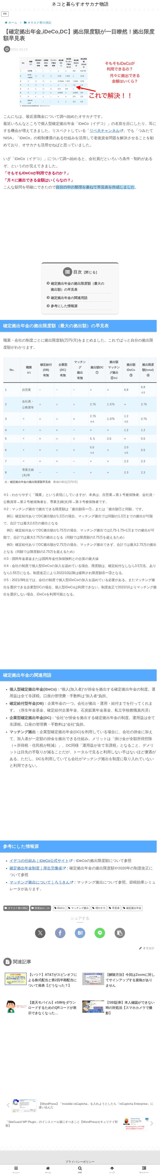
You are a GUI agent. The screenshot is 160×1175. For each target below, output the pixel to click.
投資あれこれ (42, 908)
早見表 (116, 908)
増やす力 (100, 908)
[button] (120, 933)
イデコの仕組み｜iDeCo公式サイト (39, 861)
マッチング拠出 (80, 908)
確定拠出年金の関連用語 (69, 298)
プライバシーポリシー (80, 1161)
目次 (77, 272)
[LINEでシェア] (100, 933)
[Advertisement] (80, 227)
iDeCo (61, 908)
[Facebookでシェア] (60, 933)
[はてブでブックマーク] (80, 933)
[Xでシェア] (40, 933)
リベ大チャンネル (105, 131)
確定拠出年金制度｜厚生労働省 (36, 868)
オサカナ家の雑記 (18, 908)
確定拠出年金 (133, 908)
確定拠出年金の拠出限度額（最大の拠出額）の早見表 (77, 286)
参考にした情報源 (64, 306)
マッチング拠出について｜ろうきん (40, 882)
